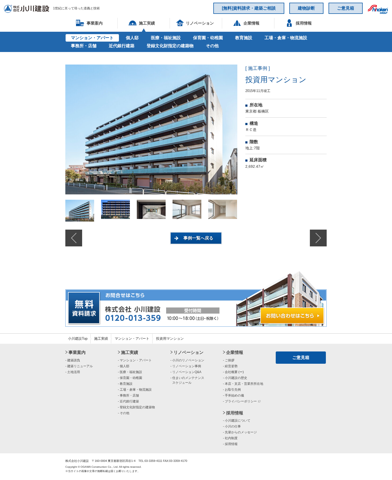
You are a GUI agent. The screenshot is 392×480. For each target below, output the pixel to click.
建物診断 (306, 8)
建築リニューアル (80, 366)
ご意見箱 (345, 8)
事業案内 (77, 352)
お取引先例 (233, 389)
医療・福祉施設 (166, 37)
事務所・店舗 (84, 45)
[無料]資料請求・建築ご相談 (249, 8)
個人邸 (132, 37)
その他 (212, 45)
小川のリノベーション (188, 360)
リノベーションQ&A (186, 372)
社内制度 (231, 438)
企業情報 (234, 352)
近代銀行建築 (121, 45)
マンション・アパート (92, 37)
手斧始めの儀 (234, 395)
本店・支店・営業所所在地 (244, 384)
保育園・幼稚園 (208, 37)
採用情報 (234, 413)
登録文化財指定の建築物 (170, 45)
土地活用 (73, 372)
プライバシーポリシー (241, 401)
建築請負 (73, 360)
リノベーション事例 (186, 366)
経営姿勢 (231, 366)
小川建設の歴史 (236, 378)
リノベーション (188, 352)
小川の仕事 (233, 426)
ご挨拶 (229, 360)
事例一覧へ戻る (198, 238)
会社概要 (231, 372)
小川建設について (237, 420)
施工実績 (101, 339)
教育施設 (243, 37)
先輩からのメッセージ (241, 432)
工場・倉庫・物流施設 (286, 37)
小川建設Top (77, 339)
